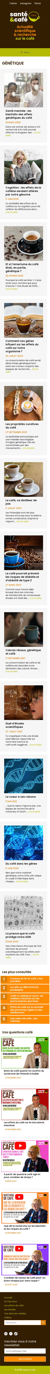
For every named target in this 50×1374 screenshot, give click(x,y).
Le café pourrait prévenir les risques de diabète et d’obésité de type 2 (22, 577)
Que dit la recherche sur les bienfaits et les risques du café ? (25, 1227)
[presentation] (25, 1052)
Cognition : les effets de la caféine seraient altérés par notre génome (23, 191)
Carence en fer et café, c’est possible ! (26, 980)
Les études (10, 1309)
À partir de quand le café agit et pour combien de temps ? (22, 1176)
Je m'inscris (25, 1359)
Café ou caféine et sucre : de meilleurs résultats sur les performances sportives (26, 998)
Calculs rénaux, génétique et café (23, 652)
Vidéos (7, 1317)
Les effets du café (13, 1305)
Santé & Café (29, 1370)
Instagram (25, 3)
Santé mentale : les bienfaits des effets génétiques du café (19, 114)
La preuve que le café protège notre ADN (20, 935)
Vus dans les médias (15, 1313)
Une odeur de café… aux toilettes (24, 1020)
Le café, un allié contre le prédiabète (24, 988)
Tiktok (37, 3)
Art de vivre (10, 1301)
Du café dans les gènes (21, 864)
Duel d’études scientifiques (15, 725)
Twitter (13, 3)
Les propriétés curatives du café (22, 425)
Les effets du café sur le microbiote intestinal (24, 1124)
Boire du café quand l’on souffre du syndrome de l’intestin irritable (24, 1072)
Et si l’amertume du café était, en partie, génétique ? (22, 267)
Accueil (8, 1297)
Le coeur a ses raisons (21, 797)
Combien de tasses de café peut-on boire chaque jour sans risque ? (24, 1279)
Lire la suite (12, 212)
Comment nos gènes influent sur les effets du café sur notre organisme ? (22, 346)
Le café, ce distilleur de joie (21, 502)
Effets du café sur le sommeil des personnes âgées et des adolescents (26, 1009)
